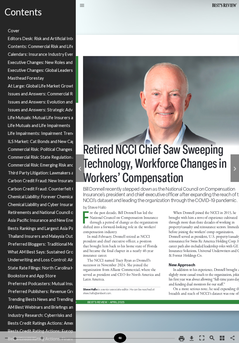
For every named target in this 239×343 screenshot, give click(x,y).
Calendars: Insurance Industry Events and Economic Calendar (40, 54)
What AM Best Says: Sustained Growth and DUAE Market (40, 251)
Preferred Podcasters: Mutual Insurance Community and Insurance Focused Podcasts (40, 283)
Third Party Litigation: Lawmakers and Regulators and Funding (40, 172)
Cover (14, 30)
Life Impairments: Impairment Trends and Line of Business (40, 133)
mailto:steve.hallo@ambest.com (98, 293)
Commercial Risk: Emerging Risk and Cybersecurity (40, 164)
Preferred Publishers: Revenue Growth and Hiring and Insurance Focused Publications (40, 291)
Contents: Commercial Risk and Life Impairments (40, 46)
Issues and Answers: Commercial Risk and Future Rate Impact (40, 93)
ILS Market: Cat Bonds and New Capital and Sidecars (40, 141)
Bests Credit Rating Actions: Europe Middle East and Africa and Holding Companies (40, 330)
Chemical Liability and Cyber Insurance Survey (40, 204)
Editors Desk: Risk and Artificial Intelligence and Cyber (40, 38)
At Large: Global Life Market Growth (40, 85)
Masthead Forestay (26, 78)
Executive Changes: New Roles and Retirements (40, 62)
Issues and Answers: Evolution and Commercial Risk (40, 101)
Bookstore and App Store (32, 275)
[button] (82, 5)
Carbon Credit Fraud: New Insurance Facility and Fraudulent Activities (40, 180)
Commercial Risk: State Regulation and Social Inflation (40, 157)
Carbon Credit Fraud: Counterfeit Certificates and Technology (40, 188)
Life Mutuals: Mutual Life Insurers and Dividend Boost (40, 117)
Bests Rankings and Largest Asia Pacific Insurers (40, 228)
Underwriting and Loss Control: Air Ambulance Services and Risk (40, 259)
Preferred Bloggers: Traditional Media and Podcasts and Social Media (40, 244)
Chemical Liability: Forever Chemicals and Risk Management (40, 196)
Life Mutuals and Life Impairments (39, 125)
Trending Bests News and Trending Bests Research (40, 299)
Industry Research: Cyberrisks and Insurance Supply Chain (40, 315)
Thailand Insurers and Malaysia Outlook (40, 236)
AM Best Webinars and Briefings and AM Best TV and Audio (40, 307)
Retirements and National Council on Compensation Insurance (40, 212)
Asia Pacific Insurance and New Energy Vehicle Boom (40, 220)
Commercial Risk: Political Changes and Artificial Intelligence (40, 149)
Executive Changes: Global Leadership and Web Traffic (40, 70)
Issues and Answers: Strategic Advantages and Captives (40, 109)
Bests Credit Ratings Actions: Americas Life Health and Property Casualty (40, 323)
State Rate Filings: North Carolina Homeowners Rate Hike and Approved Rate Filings (40, 267)
